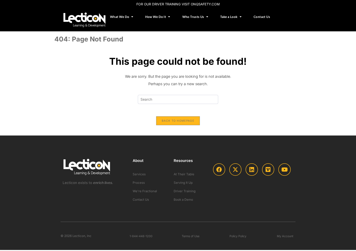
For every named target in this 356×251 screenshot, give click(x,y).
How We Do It (155, 17)
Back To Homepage (178, 120)
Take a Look (228, 17)
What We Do (119, 17)
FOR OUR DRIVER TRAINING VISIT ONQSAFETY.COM (177, 4)
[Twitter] (235, 169)
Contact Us (262, 17)
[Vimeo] (268, 169)
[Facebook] (219, 169)
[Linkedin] (252, 169)
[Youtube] (284, 169)
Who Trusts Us (193, 17)
